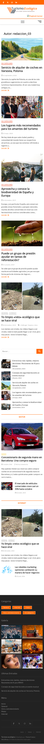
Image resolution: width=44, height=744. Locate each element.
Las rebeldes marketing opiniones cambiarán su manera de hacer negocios (27, 570)
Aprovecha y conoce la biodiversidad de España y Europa (17, 192)
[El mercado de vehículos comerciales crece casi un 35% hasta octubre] (7, 486)
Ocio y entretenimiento (11, 613)
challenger (23, 325)
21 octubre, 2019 (8, 265)
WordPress (5, 739)
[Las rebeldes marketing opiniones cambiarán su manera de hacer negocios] (7, 570)
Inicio (3, 704)
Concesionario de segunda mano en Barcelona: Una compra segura (21, 459)
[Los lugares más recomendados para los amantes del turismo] (22, 107)
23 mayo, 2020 (8, 133)
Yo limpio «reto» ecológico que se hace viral (20, 318)
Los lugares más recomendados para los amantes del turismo (21, 126)
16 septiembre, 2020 (10, 75)
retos (36, 325)
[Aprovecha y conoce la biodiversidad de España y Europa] (22, 168)
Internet (12, 313)
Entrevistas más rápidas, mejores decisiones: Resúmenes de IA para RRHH (25, 363)
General (4, 313)
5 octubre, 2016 (7, 464)
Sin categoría (7, 63)
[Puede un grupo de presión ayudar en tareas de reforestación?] (22, 233)
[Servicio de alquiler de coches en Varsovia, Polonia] (22, 49)
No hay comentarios (22, 464)
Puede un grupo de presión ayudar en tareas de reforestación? (18, 256)
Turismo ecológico (8, 737)
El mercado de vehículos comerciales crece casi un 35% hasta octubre (26, 486)
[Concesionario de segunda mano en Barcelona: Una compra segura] (22, 436)
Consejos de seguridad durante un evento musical (20, 687)
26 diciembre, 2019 (9, 200)
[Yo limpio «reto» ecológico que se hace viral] (22, 296)
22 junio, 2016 (20, 576)
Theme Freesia (30, 737)
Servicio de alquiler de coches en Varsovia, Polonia (21, 69)
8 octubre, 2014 (21, 492)
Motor (3, 454)
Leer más (6, 90)
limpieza (30, 325)
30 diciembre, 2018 (9, 325)
